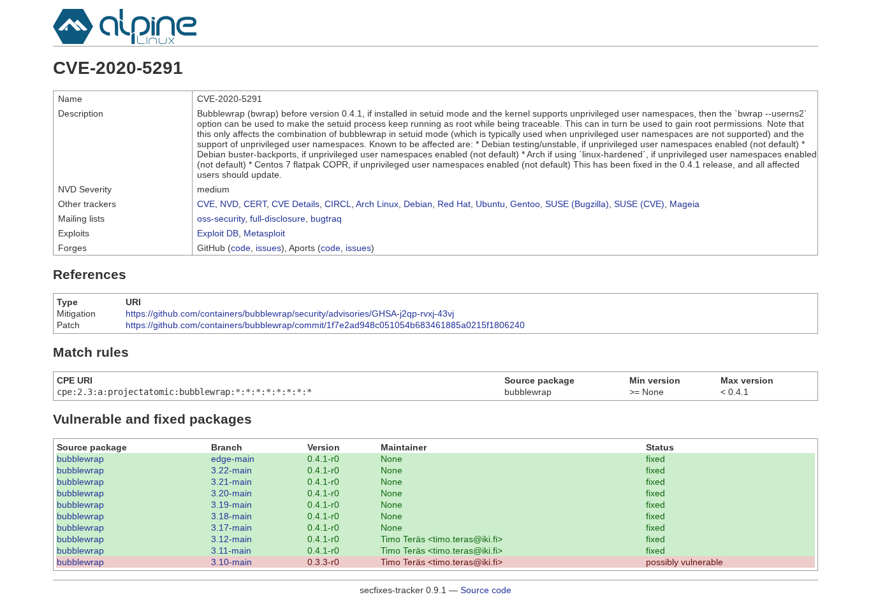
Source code (485, 590)
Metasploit (264, 233)
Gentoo (525, 204)
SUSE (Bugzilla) (577, 204)
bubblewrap (80, 459)
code (241, 248)
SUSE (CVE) (639, 204)
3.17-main (231, 527)
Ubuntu (490, 204)
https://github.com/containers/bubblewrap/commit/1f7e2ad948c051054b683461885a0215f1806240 (325, 325)
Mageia (684, 204)
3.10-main (231, 562)
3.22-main (231, 470)
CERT (255, 204)
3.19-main (231, 505)
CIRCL (338, 204)
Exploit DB (217, 233)
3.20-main (231, 493)
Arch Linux (377, 204)
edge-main (232, 459)
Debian (418, 204)
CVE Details (295, 204)
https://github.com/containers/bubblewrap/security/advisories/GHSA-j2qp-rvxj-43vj (290, 313)
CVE (206, 204)
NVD (229, 204)
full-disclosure (277, 218)
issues (268, 248)
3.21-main (231, 482)
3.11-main (231, 550)
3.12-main (231, 539)
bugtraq (326, 218)
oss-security (221, 218)
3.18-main (231, 516)
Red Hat (454, 204)
